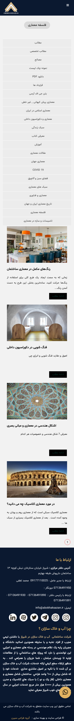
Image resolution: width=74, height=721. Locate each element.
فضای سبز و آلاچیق (38, 178)
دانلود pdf (38, 77)
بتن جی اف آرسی (38, 93)
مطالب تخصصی (38, 51)
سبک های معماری (38, 187)
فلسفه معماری (38, 212)
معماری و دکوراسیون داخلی (38, 119)
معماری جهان (38, 161)
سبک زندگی (38, 127)
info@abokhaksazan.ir (49, 608)
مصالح (38, 60)
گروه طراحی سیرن (20, 718)
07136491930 (16, 595)
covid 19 (38, 170)
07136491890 (37, 595)
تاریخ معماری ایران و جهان (38, 204)
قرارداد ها (38, 85)
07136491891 (62, 600)
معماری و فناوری (38, 195)
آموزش (38, 144)
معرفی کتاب (38, 136)
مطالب (38, 43)
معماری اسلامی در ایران (38, 110)
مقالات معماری (38, 153)
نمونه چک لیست (38, 68)
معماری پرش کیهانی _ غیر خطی (38, 102)
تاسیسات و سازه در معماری (38, 221)
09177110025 (39, 581)
